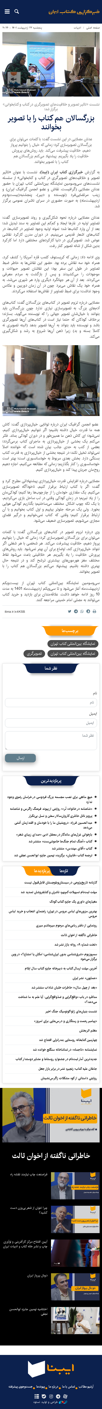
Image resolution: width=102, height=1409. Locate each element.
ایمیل (93, 714)
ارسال (20, 758)
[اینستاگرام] (51, 1396)
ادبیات (77, 27)
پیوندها (40, 1386)
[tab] (64, 871)
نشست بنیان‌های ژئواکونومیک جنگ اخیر (71, 1011)
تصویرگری (34, 653)
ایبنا (74, 15)
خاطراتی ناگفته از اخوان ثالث (79, 935)
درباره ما (53, 1386)
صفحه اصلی (93, 27)
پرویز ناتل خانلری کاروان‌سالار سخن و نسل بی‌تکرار (60, 816)
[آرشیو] (37, 1396)
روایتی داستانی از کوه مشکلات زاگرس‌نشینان (69, 1078)
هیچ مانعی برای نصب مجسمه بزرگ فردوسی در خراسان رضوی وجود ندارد (49, 799)
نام (95, 693)
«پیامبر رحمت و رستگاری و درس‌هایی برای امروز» (65, 1021)
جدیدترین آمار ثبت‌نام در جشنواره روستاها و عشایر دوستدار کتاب (56, 1059)
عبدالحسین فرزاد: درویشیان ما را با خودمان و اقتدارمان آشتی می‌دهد (53, 825)
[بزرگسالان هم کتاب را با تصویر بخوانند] (51, 64)
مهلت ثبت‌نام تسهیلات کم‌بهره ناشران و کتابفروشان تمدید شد (59, 892)
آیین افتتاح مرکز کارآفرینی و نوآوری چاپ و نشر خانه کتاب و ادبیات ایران (25, 1244)
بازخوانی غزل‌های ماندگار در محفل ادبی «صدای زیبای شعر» (54, 834)
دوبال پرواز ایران (37, 1275)
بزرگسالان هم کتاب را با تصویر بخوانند (51, 122)
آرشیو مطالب (86, 1386)
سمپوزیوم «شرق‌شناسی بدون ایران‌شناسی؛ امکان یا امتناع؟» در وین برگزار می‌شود (54, 957)
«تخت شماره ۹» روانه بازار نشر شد (75, 944)
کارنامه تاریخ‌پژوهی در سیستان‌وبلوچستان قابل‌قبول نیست (60, 882)
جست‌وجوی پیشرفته (20, 1386)
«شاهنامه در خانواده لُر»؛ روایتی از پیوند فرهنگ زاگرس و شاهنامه (51, 808)
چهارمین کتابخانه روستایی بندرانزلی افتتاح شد (68, 1040)
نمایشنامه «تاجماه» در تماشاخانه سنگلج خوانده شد (65, 1049)
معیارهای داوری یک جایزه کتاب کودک (73, 901)
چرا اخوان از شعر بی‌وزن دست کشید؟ (28, 1210)
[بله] (44, 1396)
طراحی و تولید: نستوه (45, 1402)
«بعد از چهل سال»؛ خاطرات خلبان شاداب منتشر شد (64, 987)
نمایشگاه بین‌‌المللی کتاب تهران (73, 653)
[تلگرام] (58, 1396)
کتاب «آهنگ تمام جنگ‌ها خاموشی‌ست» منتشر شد (60, 841)
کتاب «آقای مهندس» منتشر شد (72, 848)
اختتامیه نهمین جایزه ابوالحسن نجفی (28, 1311)
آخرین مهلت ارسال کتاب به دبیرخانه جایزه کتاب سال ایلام (61, 968)
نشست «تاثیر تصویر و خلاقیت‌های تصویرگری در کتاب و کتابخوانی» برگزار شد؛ (51, 106)
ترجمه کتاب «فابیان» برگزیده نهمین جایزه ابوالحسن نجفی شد (53, 855)
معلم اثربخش (88, 1030)
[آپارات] (65, 1396)
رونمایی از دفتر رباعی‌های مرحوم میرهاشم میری (66, 925)
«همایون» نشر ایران (85, 978)
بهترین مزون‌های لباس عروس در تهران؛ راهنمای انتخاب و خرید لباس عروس (53, 914)
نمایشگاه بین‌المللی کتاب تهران (73, 644)
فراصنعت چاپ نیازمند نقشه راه (28, 1174)
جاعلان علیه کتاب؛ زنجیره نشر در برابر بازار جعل (67, 1068)
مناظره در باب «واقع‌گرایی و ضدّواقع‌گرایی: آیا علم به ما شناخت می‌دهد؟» (57, 999)
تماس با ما (68, 1386)
